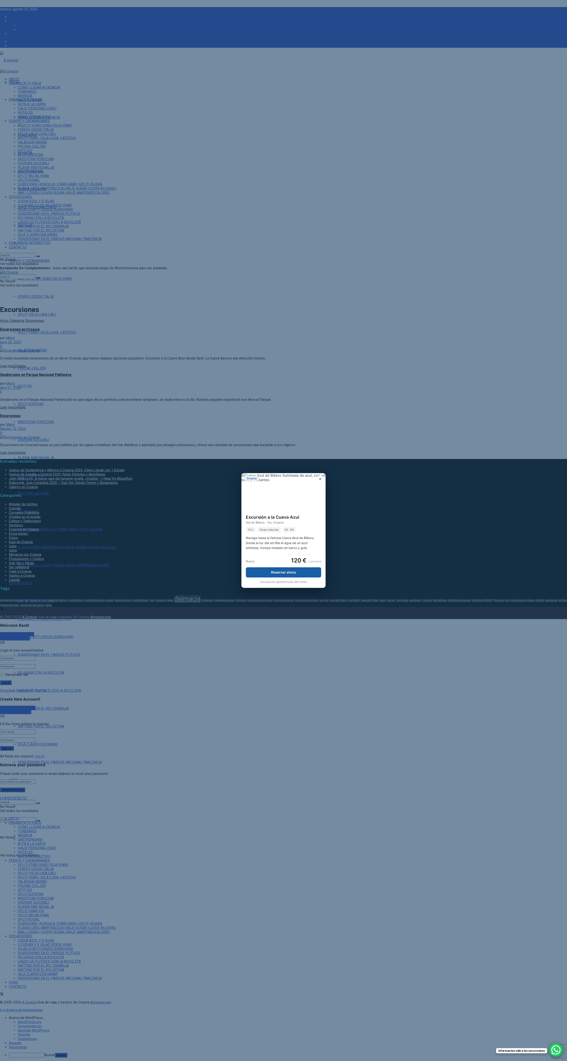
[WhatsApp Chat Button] (556, 1050)
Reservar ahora (283, 572)
